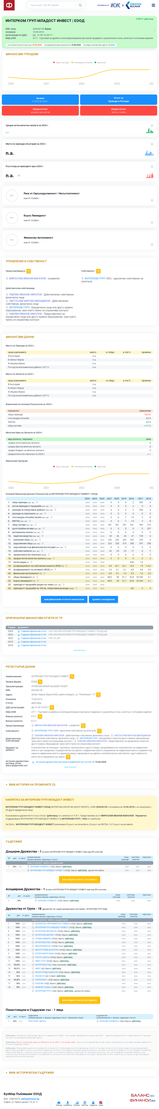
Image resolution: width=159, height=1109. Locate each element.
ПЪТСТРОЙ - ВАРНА (37, 1021)
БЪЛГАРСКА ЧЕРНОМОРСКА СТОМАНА (52, 924)
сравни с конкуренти (103, 599)
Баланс (40, 99)
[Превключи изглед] (155, 30)
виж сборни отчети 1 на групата (79, 879)
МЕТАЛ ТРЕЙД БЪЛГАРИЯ (47, 950)
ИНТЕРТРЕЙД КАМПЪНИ (46, 972)
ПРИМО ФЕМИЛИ (43, 939)
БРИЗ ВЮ (39, 983)
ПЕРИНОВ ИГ (41, 980)
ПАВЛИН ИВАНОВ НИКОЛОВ (25, 294)
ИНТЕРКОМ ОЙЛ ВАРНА (46, 931)
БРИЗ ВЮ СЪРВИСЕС (40, 867)
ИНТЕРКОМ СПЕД (43, 965)
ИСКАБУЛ (39, 976)
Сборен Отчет (40, 110)
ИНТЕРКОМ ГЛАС (43, 942)
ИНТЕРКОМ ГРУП (95, 278)
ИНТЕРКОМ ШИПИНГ (44, 935)
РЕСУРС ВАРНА (42, 957)
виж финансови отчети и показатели (64, 599)
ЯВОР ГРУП (40, 961)
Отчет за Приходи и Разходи (118, 99)
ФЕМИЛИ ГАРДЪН (43, 987)
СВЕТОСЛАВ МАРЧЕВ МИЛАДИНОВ (29, 300)
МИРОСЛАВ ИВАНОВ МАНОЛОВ (27, 278)
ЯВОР (37, 968)
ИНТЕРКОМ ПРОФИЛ (44, 954)
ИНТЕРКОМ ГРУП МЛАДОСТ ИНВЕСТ (47, 870)
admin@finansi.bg (30, 1099)
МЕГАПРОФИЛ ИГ (43, 946)
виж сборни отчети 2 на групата (79, 1000)
